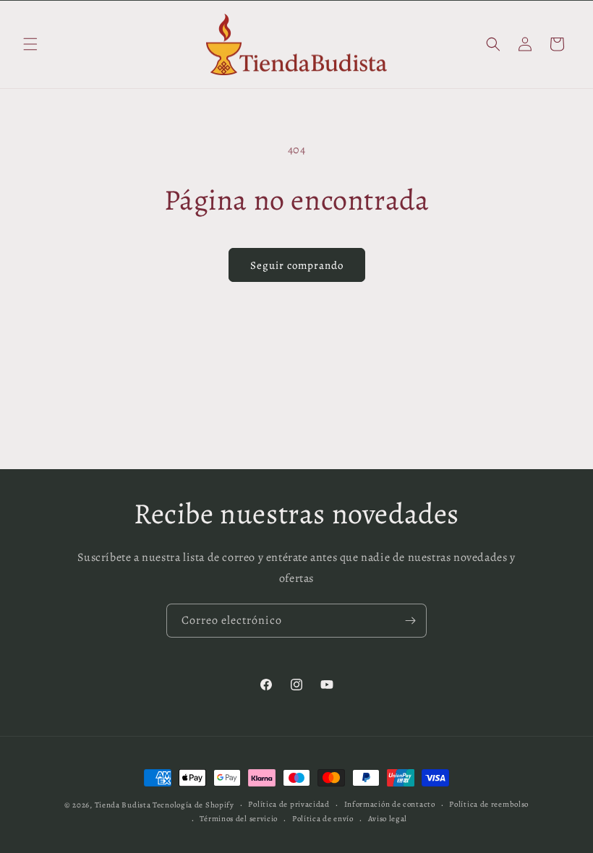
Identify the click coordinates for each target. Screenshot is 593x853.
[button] (30, 44)
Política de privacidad (288, 804)
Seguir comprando (297, 265)
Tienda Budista (123, 805)
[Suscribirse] (410, 621)
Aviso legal (388, 818)
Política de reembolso (489, 804)
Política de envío (323, 818)
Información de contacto (389, 804)
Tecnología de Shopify (193, 805)
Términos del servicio (239, 818)
